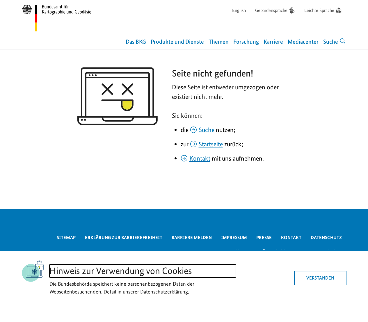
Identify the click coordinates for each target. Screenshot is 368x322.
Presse (264, 237)
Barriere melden (192, 237)
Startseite (211, 144)
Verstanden (320, 278)
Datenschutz (326, 237)
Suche (206, 130)
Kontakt (199, 158)
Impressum (234, 237)
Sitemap (66, 237)
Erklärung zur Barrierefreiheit (123, 237)
